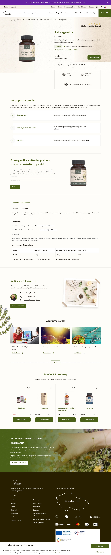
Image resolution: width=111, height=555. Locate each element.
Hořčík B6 (89, 408)
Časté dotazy (82, 7)
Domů (53, 7)
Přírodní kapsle (30, 20)
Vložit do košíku (94, 57)
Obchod (13, 500)
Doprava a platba (69, 7)
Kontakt (91, 7)
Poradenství (84, 13)
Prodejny (93, 13)
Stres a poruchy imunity (51, 347)
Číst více (15, 187)
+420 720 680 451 (29, 296)
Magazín (67, 13)
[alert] (55, 548)
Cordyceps (44, 408)
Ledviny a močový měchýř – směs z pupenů (67, 409)
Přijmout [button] (100, 546)
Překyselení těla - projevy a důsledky (85, 347)
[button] (99, 552)
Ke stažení (36, 507)
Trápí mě (59, 13)
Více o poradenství (18, 306)
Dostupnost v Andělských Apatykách (66, 50)
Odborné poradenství (19, 463)
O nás (60, 7)
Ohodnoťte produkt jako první (91, 26)
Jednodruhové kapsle (46, 20)
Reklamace (36, 510)
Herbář (75, 13)
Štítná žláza (21, 408)
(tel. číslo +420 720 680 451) (42, 447)
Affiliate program (38, 522)
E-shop (51, 13)
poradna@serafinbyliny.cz (32, 300)
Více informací (59, 553)
